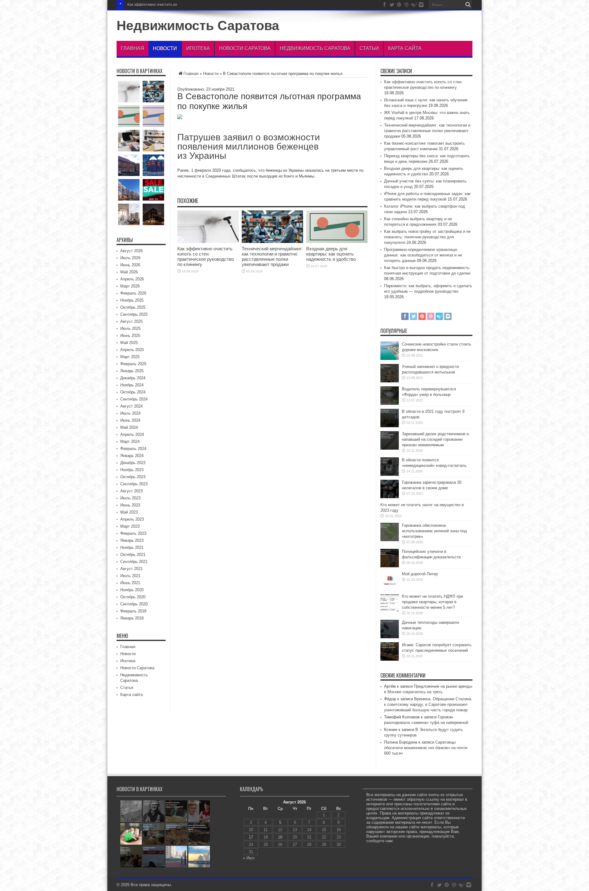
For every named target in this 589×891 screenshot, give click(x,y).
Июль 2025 (130, 328)
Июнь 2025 (130, 335)
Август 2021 (131, 568)
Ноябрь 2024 (132, 385)
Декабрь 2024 (132, 378)
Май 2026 (129, 272)
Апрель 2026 (132, 279)
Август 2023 (131, 491)
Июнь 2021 (130, 582)
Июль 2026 (130, 258)
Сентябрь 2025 (134, 314)
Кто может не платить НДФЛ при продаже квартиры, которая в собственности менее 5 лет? (432, 602)
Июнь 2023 (130, 505)
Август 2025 (131, 321)
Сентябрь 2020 (134, 604)
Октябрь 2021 (132, 554)
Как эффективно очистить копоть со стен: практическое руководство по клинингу (197, 4)
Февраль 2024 (133, 448)
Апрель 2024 (132, 434)
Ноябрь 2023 (132, 469)
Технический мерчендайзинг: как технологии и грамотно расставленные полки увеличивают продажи (272, 256)
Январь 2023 (132, 540)
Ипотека (198, 48)
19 (280, 837)
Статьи (369, 48)
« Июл (249, 858)
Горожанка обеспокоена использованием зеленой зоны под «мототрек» (434, 531)
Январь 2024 (132, 455)
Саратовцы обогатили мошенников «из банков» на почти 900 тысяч (425, 748)
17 (251, 837)
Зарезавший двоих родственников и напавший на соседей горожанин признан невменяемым (435, 439)
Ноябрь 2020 (132, 590)
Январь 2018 (132, 618)
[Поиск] (467, 4)
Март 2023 (130, 526)
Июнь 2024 (130, 420)
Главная (132, 48)
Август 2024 (131, 406)
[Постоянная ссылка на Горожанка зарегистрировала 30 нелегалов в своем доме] (389, 496)
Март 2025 (130, 356)
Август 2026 (131, 250)
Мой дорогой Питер (420, 574)
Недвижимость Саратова (198, 25)
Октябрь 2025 (132, 307)
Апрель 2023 (132, 519)
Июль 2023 (130, 498)
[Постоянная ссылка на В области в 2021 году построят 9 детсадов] (389, 426)
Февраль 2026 (133, 293)
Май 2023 (129, 512)
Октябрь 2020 (132, 597)
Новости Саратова (245, 48)
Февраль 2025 (133, 363)
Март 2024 (130, 441)
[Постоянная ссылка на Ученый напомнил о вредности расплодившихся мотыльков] (389, 381)
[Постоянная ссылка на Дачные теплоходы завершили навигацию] (389, 637)
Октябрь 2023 (132, 477)
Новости (165, 48)
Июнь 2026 (130, 265)
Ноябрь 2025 (132, 300)
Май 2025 (129, 342)
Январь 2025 (132, 371)
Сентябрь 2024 (134, 399)
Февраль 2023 (133, 533)
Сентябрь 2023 (134, 484)
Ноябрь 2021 (132, 547)
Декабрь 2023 (132, 462)
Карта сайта (405, 48)
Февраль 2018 (133, 611)
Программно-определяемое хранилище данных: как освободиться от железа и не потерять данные (423, 255)
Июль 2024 (130, 413)
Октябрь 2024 (132, 392)
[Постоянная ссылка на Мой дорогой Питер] (389, 588)
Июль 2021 (130, 575)
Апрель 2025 (132, 349)
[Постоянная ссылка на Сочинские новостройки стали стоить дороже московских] (389, 358)
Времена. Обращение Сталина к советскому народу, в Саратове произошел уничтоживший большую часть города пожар (427, 704)
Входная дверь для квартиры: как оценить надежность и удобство (331, 254)
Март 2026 (130, 286)
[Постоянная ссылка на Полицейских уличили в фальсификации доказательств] (389, 566)
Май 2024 (129, 427)
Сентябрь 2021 (134, 561)
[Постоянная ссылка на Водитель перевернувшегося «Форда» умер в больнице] (389, 403)
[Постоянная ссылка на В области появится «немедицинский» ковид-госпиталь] (389, 474)
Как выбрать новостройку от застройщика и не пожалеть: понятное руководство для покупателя (427, 237)
